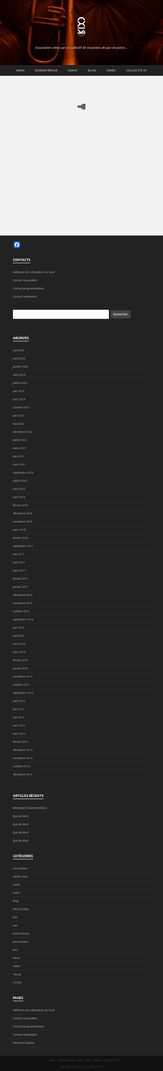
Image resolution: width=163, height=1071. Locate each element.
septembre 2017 (23, 546)
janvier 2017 (20, 586)
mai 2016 (18, 635)
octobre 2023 (21, 407)
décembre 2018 (22, 513)
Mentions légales (23, 1042)
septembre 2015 (23, 692)
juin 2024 (18, 391)
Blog (92, 70)
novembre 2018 (22, 521)
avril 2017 (19, 562)
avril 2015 (19, 725)
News (20, 70)
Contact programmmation (28, 288)
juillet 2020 (20, 480)
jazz (15, 949)
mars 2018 (19, 529)
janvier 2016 (20, 668)
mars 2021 (19, 464)
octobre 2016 (21, 611)
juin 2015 (18, 709)
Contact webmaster (25, 296)
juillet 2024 (20, 383)
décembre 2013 (22, 774)
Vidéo (111, 70)
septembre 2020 (23, 472)
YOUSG (17, 982)
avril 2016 (19, 644)
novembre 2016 (22, 603)
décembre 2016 (22, 595)
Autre (16, 892)
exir (15, 925)
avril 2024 (19, 399)
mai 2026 (18, 350)
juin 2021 (18, 456)
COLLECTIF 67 (136, 70)
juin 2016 (18, 627)
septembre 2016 (23, 619)
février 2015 (20, 741)
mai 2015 (18, 717)
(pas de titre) (20, 816)
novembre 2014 (22, 758)
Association (20, 868)
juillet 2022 (20, 440)
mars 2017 (19, 570)
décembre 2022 (22, 431)
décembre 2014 (22, 750)
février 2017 (20, 578)
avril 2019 (19, 497)
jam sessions (21, 941)
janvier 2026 (20, 366)
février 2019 (20, 505)
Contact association (25, 280)
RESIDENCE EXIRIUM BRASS (30, 808)
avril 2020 (19, 489)
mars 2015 (19, 733)
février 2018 (20, 537)
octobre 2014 (21, 766)
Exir (15, 917)
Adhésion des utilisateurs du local (34, 272)
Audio (72, 70)
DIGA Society (21, 909)
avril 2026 (19, 358)
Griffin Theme (95, 1066)
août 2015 (19, 701)
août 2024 (19, 374)
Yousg (17, 974)
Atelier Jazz (20, 876)
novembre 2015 (22, 676)
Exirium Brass (46, 70)
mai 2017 (18, 554)
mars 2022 (19, 448)
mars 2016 (19, 652)
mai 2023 (18, 423)
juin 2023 (18, 415)
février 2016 (20, 660)
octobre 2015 (21, 684)
